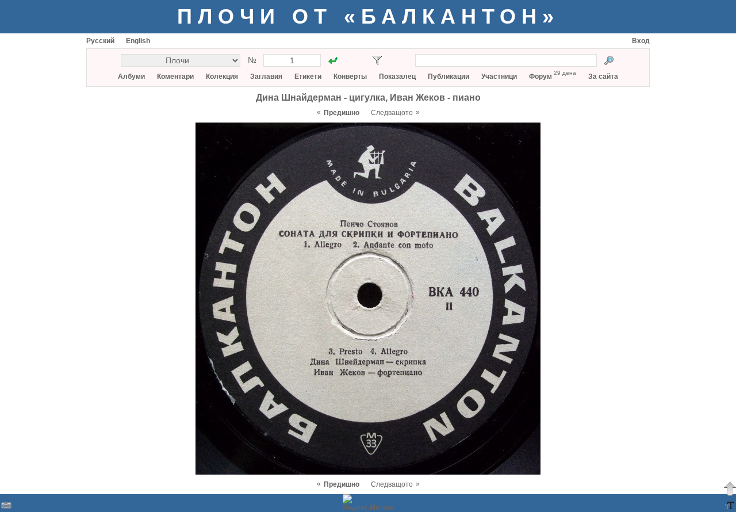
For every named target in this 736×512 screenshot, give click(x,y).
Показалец (397, 76)
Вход (641, 41)
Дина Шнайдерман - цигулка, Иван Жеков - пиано (368, 97)
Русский (100, 41)
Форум (540, 76)
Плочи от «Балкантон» (368, 16)
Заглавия (266, 76)
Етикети (307, 76)
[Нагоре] (729, 488)
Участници (499, 76)
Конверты (350, 76)
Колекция (222, 76)
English (138, 41)
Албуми (131, 76)
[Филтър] (377, 60)
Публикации (448, 76)
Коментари (175, 76)
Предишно (341, 113)
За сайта (603, 76)
